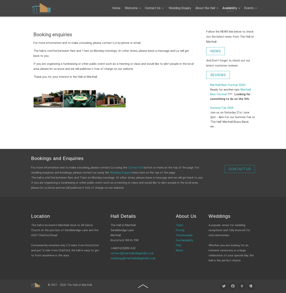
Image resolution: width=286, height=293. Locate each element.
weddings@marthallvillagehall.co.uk (133, 258)
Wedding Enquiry (120, 172)
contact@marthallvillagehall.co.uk (132, 253)
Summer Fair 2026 (221, 108)
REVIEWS (218, 75)
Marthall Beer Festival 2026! (228, 85)
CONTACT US (240, 169)
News (179, 250)
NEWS (215, 51)
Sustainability (184, 240)
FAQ (178, 245)
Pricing (180, 230)
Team (179, 225)
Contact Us (135, 167)
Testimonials (184, 235)
